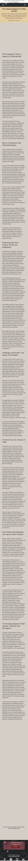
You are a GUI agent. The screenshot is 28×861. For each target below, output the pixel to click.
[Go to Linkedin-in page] (23, 859)
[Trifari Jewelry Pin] (20, 808)
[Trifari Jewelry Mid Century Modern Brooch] (8, 808)
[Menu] (3, 5)
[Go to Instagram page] (18, 859)
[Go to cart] (25, 5)
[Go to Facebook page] (11, 859)
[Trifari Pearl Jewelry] (20, 822)
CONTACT (15, 846)
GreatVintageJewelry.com (14, 856)
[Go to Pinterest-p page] (5, 859)
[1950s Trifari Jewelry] (8, 822)
